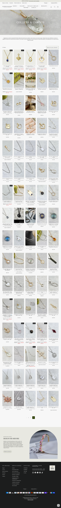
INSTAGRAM (25, 467)
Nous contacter (14, 485)
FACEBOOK (25, 469)
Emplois (13, 467)
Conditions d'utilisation (16, 482)
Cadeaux (34, 7)
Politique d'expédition (15, 483)
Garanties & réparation (15, 474)
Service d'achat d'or (15, 471)
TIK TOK (25, 472)
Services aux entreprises (16, 472)
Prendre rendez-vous (17, 2)
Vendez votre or (24, 2)
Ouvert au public (30, 499)
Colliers (22, 6)
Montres (26, 7)
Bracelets (44, 6)
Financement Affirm (15, 469)
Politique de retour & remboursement (15, 478)
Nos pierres (11, 2)
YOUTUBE (25, 471)
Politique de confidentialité (16, 480)
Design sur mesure (5, 2)
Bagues (15, 6)
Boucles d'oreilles (33, 6)
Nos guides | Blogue (15, 476)
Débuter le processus (7, 451)
